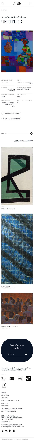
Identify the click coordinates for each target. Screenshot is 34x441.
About (3, 392)
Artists (4, 397)
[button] (31, 3)
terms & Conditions (6, 439)
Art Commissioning (8, 411)
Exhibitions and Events (10, 400)
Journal (4, 403)
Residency (5, 405)
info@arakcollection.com (11, 424)
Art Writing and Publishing (11, 408)
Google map (5, 421)
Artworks (4, 10)
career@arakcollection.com (12, 426)
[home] (17, 3)
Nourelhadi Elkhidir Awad (25, 82)
